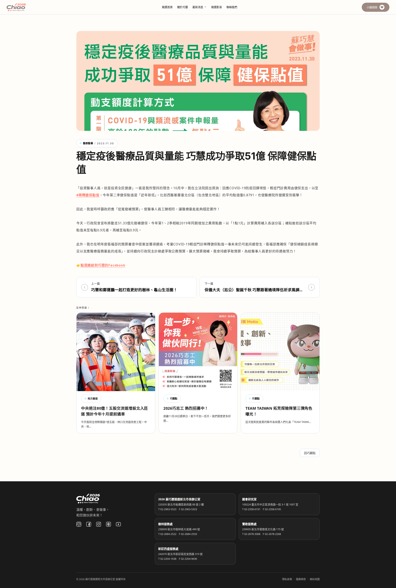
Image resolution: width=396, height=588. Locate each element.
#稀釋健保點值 (87, 195)
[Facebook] (88, 524)
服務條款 (301, 579)
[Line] (78, 524)
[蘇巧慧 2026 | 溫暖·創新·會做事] (22, 7)
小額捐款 (372, 7)
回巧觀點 (310, 453)
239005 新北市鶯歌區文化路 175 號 (263, 529)
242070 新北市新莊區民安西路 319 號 (180, 554)
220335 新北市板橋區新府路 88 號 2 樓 (181, 504)
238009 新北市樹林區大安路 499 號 (179, 529)
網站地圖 (315, 579)
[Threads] (108, 524)
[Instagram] (98, 524)
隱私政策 (287, 579)
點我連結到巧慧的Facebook (103, 265)
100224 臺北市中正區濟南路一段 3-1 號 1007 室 (270, 504)
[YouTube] (118, 524)
